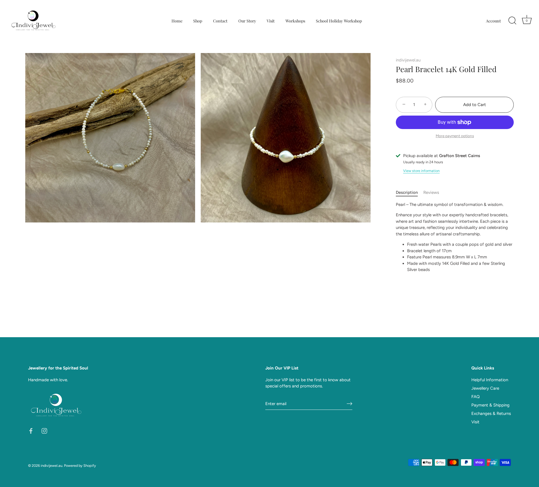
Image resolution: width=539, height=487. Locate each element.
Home (177, 21)
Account (493, 21)
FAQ (475, 396)
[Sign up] (349, 403)
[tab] (409, 192)
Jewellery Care (485, 388)
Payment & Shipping (490, 405)
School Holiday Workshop (339, 21)
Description (407, 192)
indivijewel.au (408, 60)
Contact (220, 21)
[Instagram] (44, 430)
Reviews (431, 192)
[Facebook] (31, 430)
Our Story (247, 21)
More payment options (455, 136)
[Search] (512, 21)
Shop (197, 21)
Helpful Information (489, 379)
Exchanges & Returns (491, 413)
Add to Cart (474, 104)
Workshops (295, 21)
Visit (271, 21)
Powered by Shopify (80, 465)
